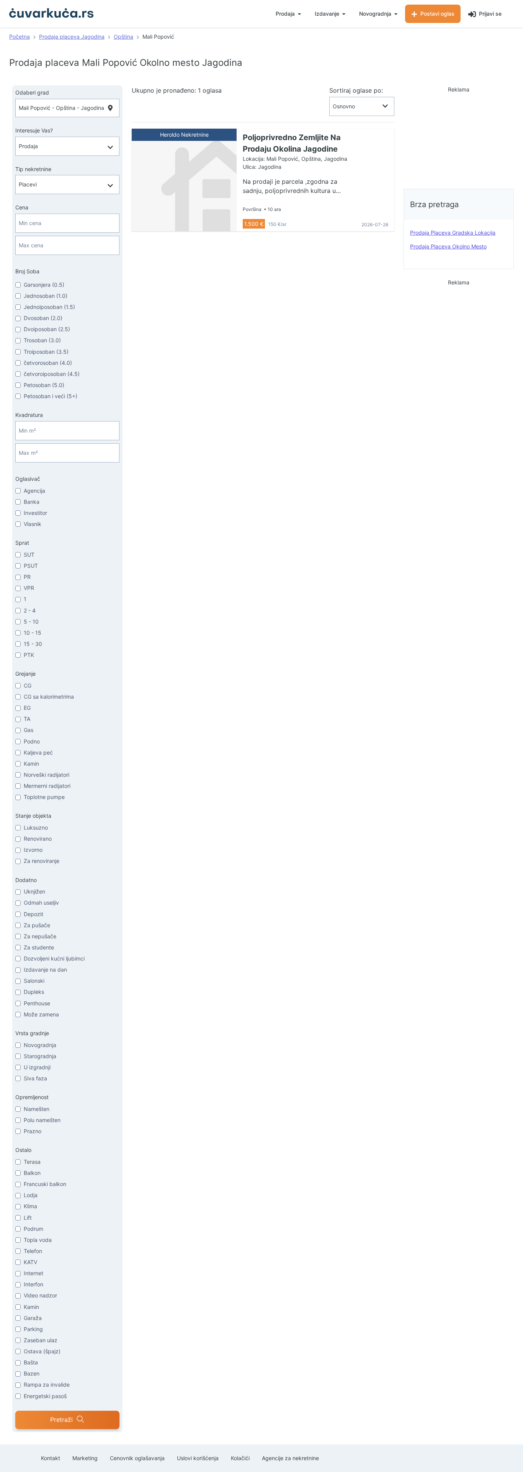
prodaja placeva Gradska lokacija (452, 232)
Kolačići (240, 1458)
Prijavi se (489, 13)
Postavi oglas (436, 13)
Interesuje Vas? (34, 130)
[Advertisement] (459, 135)
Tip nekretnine (33, 169)
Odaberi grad (32, 92)
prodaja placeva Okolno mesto (448, 246)
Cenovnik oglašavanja (137, 1458)
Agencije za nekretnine (290, 1458)
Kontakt (50, 1458)
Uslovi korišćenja (198, 1458)
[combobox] (67, 108)
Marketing (85, 1458)
